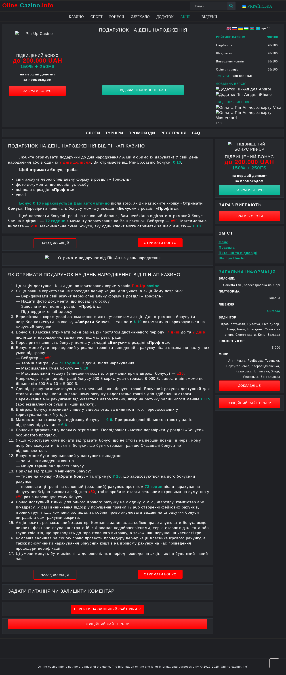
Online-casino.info (234, 666)
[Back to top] (274, 663)
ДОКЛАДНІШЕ (249, 385)
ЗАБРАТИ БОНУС (37, 91)
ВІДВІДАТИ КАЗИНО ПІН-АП (143, 90)
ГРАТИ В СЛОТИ (249, 216)
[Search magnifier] (231, 6)
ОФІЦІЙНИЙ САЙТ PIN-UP (107, 624)
